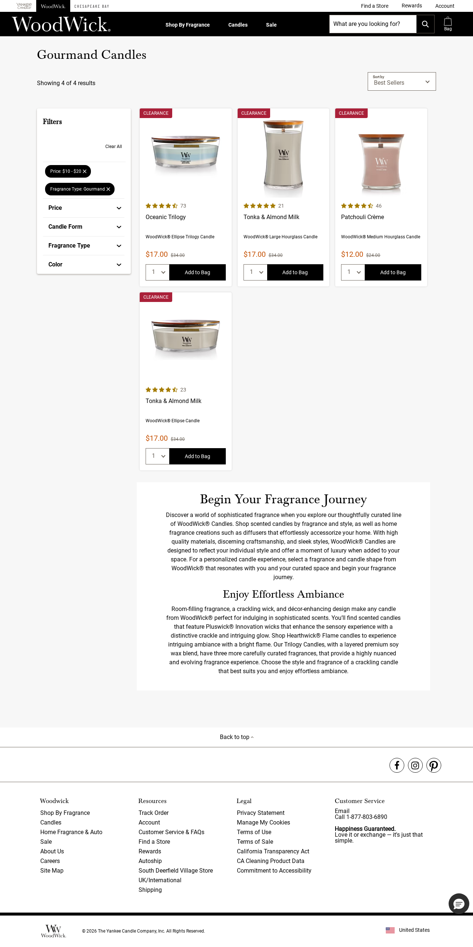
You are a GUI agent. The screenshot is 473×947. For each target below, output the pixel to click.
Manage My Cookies (263, 822)
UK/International (160, 880)
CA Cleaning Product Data (270, 860)
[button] (445, 6)
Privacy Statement (261, 812)
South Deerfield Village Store (176, 870)
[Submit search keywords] (425, 24)
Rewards (150, 851)
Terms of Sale (255, 841)
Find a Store (154, 841)
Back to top (235, 737)
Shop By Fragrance (188, 25)
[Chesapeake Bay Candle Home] (91, 5)
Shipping (150, 889)
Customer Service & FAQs (171, 832)
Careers (50, 860)
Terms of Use (254, 832)
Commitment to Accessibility (274, 870)
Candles (238, 25)
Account (149, 822)
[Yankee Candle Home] (24, 6)
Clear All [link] (113, 146)
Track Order (154, 812)
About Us (52, 851)
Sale (271, 25)
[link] (374, 6)
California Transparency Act (273, 851)
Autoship (150, 860)
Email (342, 811)
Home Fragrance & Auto (71, 832)
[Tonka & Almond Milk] (284, 197)
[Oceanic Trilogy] (186, 197)
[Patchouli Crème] (381, 197)
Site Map (52, 870)
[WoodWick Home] (53, 5)
